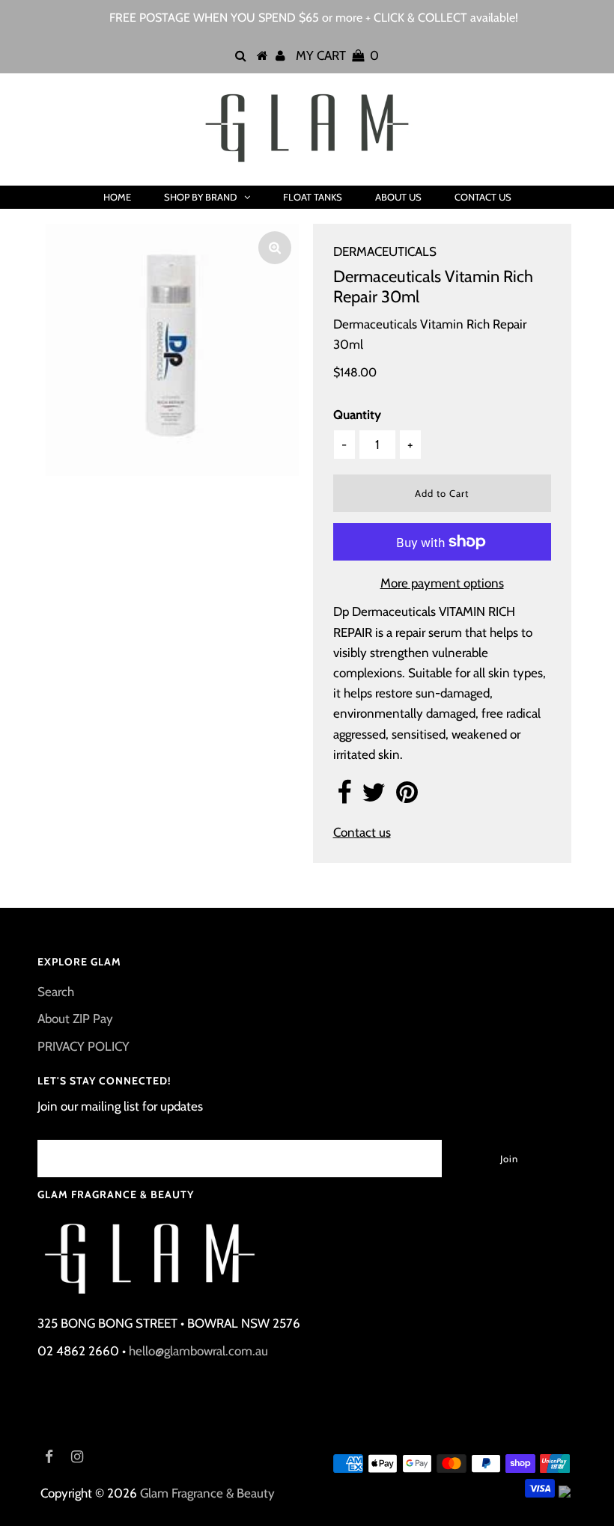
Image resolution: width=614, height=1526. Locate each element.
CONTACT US (483, 197)
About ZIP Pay (75, 1018)
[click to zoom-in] (274, 247)
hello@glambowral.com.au (198, 1350)
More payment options (442, 583)
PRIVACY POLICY (83, 1046)
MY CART (337, 55)
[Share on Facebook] (344, 797)
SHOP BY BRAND (200, 197)
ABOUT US (398, 197)
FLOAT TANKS (312, 197)
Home (117, 197)
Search (55, 991)
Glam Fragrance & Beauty (207, 1493)
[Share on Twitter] (374, 797)
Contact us (362, 832)
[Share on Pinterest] (407, 797)
